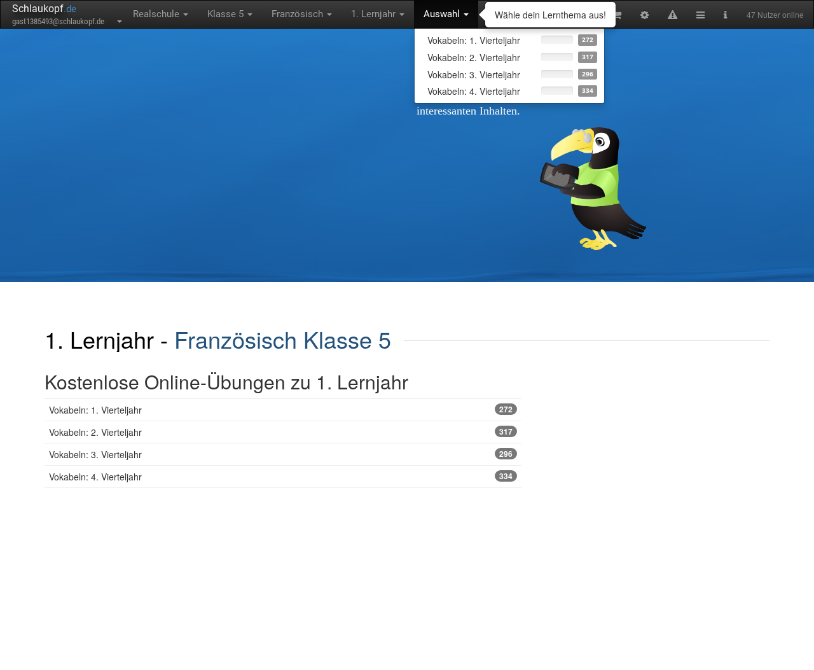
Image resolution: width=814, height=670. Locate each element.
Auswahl (443, 14)
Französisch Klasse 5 (282, 339)
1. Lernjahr (374, 14)
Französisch (299, 14)
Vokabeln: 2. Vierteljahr (281, 432)
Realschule (157, 14)
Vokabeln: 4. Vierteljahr (281, 476)
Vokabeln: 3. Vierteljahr (281, 454)
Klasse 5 (226, 14)
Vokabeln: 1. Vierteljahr (281, 409)
